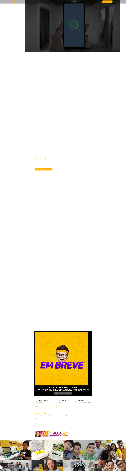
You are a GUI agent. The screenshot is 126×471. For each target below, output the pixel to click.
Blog (96, 1)
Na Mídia (79, 1)
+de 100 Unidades (90, 1)
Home (75, 1)
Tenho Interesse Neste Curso (44, 169)
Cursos (83, 1)
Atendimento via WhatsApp (64, 393)
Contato (100, 1)
